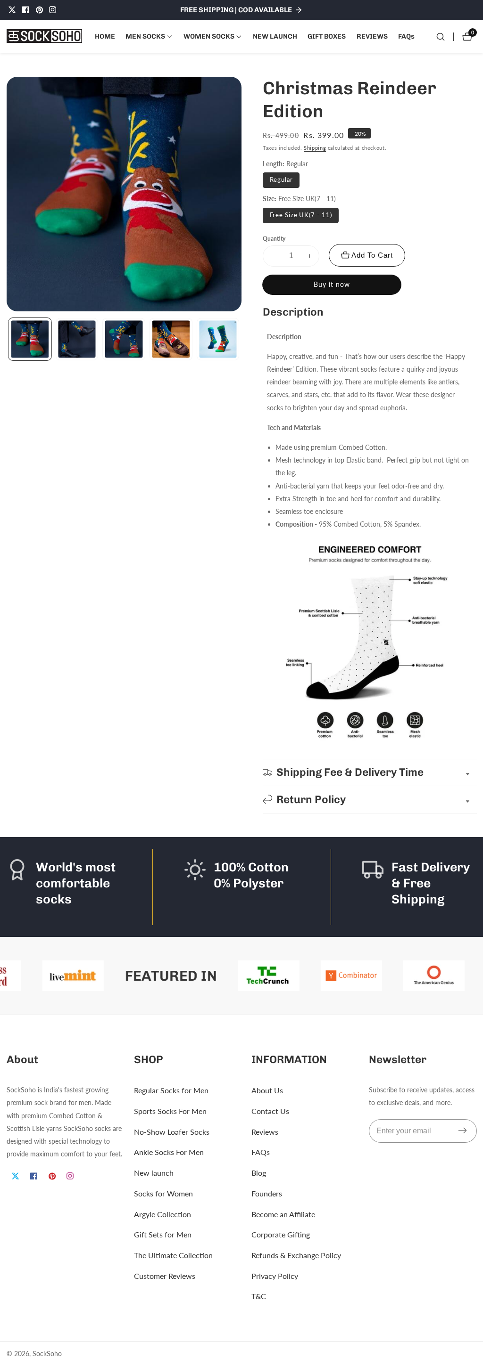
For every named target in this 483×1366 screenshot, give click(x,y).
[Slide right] (239, 339)
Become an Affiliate (283, 1214)
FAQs (406, 36)
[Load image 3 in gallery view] (123, 339)
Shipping (315, 148)
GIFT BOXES (327, 36)
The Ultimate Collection (173, 1255)
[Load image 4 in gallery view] (171, 339)
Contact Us (270, 1110)
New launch (154, 1172)
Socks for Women (163, 1193)
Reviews (264, 1131)
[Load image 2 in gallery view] (77, 339)
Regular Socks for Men (171, 1090)
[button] (145, 36)
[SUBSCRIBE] (462, 1131)
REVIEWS (372, 36)
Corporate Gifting (280, 1234)
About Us (267, 1090)
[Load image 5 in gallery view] (218, 339)
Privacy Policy (274, 1275)
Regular (281, 179)
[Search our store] (440, 37)
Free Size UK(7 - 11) (301, 215)
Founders (266, 1193)
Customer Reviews (164, 1275)
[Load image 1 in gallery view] (29, 339)
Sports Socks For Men (170, 1110)
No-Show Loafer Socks (171, 1131)
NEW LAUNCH (275, 36)
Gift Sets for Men (163, 1234)
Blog (258, 1172)
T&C (258, 1296)
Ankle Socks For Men (169, 1151)
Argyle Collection (162, 1214)
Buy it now (332, 284)
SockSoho (47, 1353)
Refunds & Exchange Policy (296, 1255)
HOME (105, 36)
